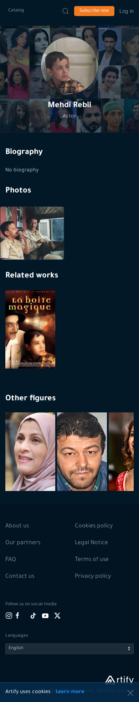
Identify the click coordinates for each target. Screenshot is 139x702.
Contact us (19, 576)
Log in (126, 11)
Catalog (16, 10)
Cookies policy (94, 526)
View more (31, 468)
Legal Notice (91, 543)
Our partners (22, 543)
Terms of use (92, 560)
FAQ (10, 560)
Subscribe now (94, 11)
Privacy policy (93, 576)
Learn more (70, 692)
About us (17, 526)
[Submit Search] (65, 11)
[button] (69, 65)
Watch (31, 351)
